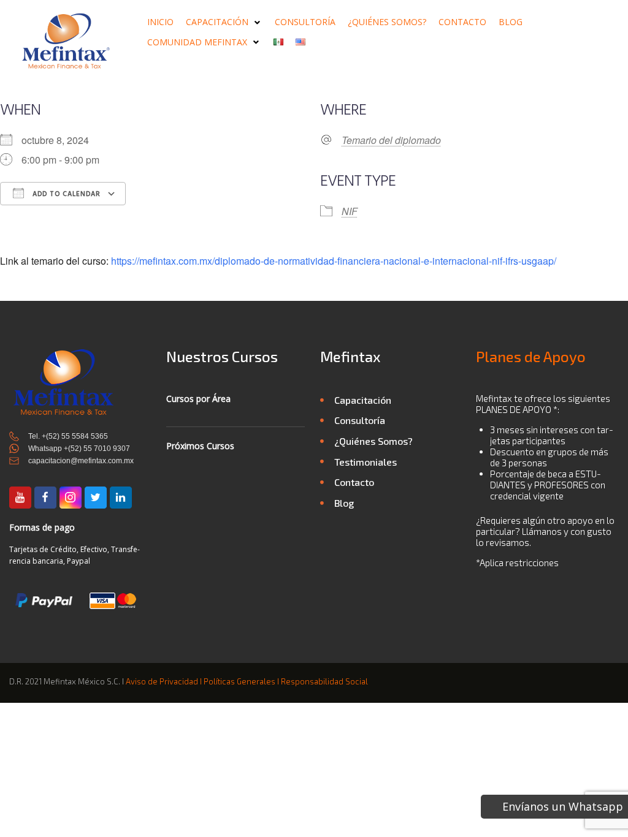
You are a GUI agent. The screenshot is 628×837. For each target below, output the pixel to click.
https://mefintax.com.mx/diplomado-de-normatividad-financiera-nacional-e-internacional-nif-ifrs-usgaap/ (333, 261)
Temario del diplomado (391, 140)
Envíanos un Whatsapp (562, 806)
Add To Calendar (65, 194)
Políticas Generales (239, 681)
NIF (350, 211)
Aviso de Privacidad (162, 681)
